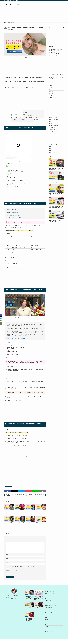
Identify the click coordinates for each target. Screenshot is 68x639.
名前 (7, 554)
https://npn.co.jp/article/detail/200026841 (18, 338)
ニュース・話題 (52, 135)
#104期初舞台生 (38, 213)
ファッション (48, 614)
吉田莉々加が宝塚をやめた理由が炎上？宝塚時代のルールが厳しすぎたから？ (24, 117)
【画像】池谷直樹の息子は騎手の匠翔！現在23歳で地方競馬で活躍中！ (56, 62)
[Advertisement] (34, 14)
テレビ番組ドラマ (53, 131)
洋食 (50, 148)
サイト (7, 562)
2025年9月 (50, 97)
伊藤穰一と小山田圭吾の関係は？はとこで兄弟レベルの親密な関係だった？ (56, 65)
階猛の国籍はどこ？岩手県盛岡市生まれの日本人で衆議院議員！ (56, 75)
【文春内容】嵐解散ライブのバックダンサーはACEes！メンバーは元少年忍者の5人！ (56, 53)
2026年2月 (50, 87)
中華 (47, 617)
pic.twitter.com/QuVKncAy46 (15, 215)
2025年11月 (51, 93)
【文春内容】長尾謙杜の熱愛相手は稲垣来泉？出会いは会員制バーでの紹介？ (55, 50)
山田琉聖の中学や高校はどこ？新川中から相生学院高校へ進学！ (56, 78)
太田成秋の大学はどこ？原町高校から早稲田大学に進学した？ (56, 71)
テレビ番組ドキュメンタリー (54, 129)
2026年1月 (50, 89)
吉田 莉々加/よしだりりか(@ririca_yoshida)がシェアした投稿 (18, 161)
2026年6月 (50, 85)
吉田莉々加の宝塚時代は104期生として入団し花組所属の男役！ (21, 115)
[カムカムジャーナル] (13, 4)
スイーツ (51, 123)
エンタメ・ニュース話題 (54, 119)
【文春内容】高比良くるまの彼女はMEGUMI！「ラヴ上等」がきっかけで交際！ (56, 59)
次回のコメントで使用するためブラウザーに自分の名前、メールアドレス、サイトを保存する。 (22, 566)
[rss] (62, 0)
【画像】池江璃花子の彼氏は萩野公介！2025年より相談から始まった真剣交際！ (56, 56)
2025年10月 (51, 95)
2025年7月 (50, 101)
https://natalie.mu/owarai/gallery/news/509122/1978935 (27, 317)
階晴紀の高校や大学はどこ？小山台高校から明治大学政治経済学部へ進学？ (56, 68)
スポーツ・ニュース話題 (54, 125)
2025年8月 (50, 99)
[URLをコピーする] (42, 491)
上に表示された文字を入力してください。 (12, 570)
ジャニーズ (51, 121)
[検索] (63, 0)
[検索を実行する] (63, 27)
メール (7, 558)
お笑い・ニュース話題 (53, 117)
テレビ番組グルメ (53, 127)
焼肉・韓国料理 (52, 150)
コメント (7, 541)
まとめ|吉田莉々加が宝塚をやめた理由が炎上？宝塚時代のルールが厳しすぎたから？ (25, 119)
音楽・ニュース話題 (53, 152)
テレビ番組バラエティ (53, 133)
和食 (50, 142)
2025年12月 (51, 91)
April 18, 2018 (22, 217)
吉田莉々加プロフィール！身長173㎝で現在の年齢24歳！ (20, 114)
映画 (50, 146)
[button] (7, 491)
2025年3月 (50, 110)
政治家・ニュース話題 (53, 144)
